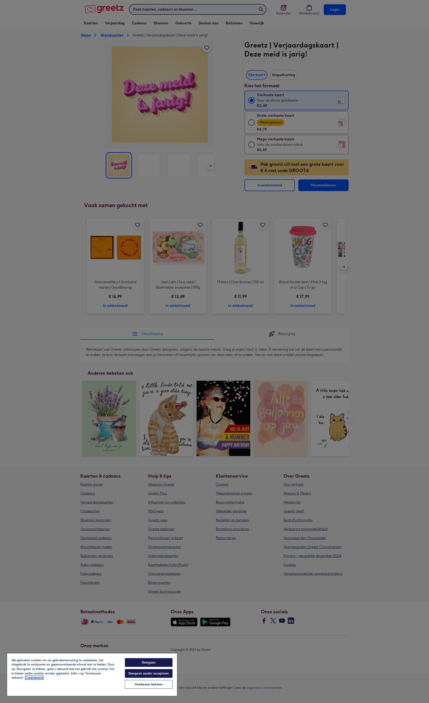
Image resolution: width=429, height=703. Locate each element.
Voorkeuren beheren (149, 684)
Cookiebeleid (34, 677)
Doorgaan (149, 662)
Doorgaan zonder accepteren (148, 673)
